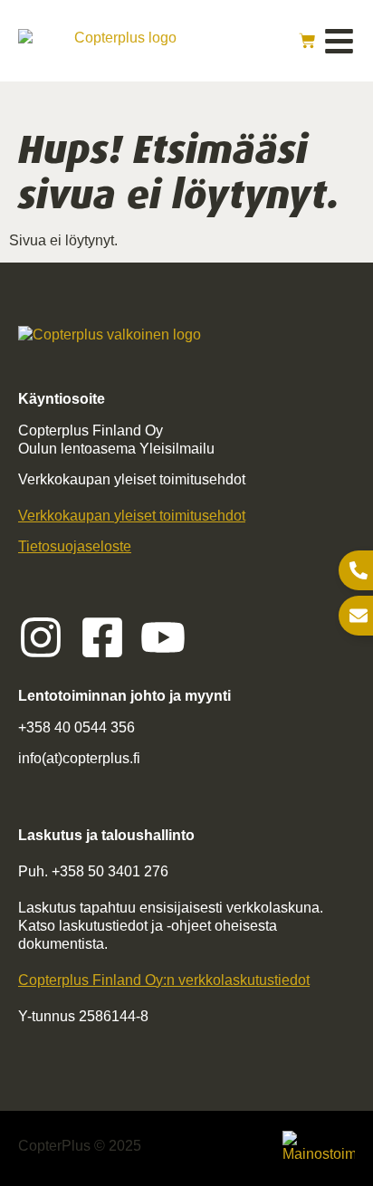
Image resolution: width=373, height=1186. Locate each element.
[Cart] (307, 41)
